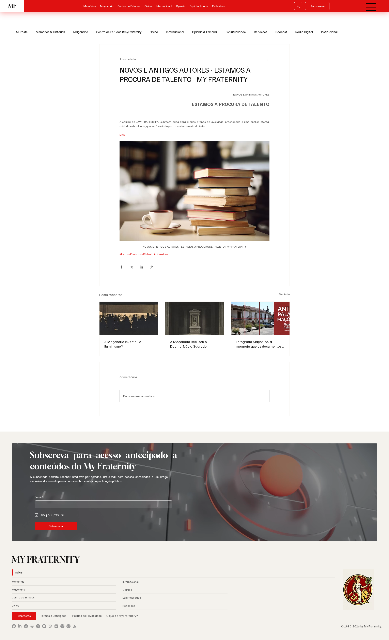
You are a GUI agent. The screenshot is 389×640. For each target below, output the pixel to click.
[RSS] (75, 626)
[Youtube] (44, 626)
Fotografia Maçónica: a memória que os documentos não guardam (258, 343)
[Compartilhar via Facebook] (121, 267)
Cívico (154, 32)
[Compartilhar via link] (151, 267)
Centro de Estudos (23, 597)
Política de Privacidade (87, 615)
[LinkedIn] (20, 626)
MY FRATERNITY (46, 559)
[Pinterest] (32, 626)
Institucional (329, 32)
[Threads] (68, 626)
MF (12, 6)
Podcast (281, 32)
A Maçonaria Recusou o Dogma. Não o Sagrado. (188, 343)
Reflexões (260, 32)
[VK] (56, 626)
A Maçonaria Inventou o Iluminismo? (122, 343)
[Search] (298, 6)
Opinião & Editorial (204, 32)
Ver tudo (284, 294)
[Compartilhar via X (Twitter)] (131, 267)
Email (39, 497)
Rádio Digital (304, 32)
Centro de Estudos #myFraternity (119, 32)
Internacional (175, 32)
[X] (38, 626)
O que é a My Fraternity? (122, 615)
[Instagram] (26, 626)
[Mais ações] (267, 59)
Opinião (127, 589)
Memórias (18, 581)
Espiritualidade (235, 32)
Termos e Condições (53, 615)
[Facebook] (14, 626)
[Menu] (371, 7)
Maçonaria (80, 32)
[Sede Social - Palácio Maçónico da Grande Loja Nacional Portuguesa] (260, 318)
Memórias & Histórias (50, 32)
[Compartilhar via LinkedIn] (141, 267)
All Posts (22, 32)
